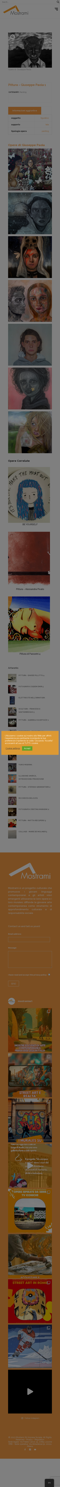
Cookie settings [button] (13, 748)
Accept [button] (27, 748)
